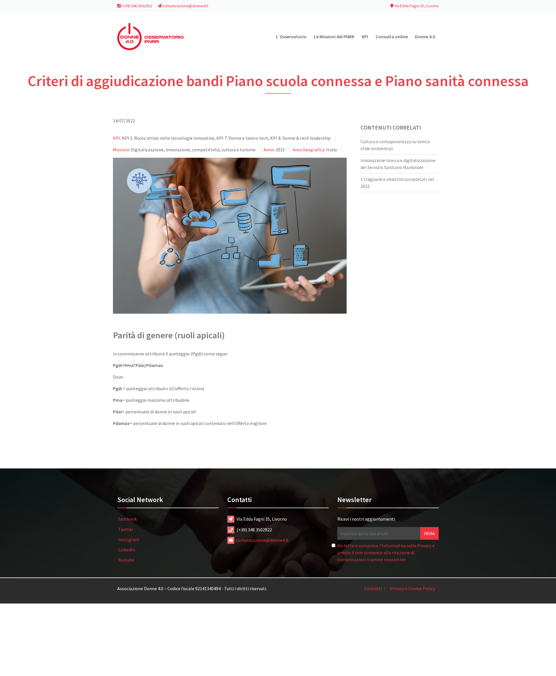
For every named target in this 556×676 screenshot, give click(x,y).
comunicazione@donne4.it (185, 5)
